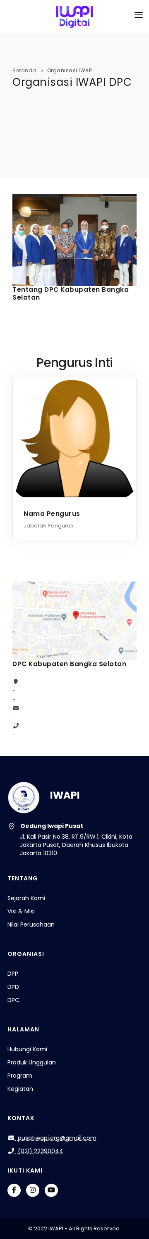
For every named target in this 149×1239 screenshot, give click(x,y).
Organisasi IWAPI (70, 70)
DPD (13, 987)
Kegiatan (20, 1089)
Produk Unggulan (31, 1062)
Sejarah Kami (26, 898)
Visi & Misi (21, 911)
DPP (12, 973)
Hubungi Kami (27, 1049)
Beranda (24, 70)
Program (19, 1075)
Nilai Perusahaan (31, 924)
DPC (13, 1000)
